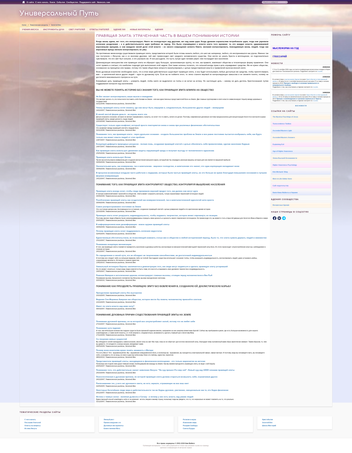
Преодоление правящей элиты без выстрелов (119, 293)
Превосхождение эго (112, 423)
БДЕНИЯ (159, 29)
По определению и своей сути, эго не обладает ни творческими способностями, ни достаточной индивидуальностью (154, 255)
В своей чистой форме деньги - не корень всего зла (121, 114)
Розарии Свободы (190, 426)
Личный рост (109, 420)
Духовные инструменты (113, 426)
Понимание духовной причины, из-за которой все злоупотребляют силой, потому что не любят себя (145, 321)
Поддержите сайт (87, 2)
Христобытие (267, 420)
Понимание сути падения (108, 328)
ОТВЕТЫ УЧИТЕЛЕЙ (99, 29)
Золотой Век (56, 25)
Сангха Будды (189, 428)
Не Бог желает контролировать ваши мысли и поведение (124, 96)
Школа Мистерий (269, 426)
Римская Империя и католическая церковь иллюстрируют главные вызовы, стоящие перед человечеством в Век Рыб (154, 275)
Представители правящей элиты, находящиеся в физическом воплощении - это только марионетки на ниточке (150, 361)
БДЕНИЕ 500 (119, 29)
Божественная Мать (112, 428)
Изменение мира (189, 423)
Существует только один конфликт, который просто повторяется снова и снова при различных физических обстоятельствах (158, 125)
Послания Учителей (32, 423)
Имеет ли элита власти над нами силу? (115, 306)
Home (24, 25)
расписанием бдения (292, 79)
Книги (52, 2)
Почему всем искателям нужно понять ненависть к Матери (124, 350)
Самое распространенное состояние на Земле (118, 207)
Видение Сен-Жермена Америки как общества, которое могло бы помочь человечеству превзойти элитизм (148, 299)
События (61, 2)
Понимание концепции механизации (113, 244)
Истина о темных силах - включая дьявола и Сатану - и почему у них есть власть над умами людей (144, 397)
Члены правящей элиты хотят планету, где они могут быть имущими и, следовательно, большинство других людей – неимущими (160, 108)
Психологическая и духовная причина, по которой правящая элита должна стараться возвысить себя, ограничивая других (157, 377)
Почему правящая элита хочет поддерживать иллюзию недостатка (129, 231)
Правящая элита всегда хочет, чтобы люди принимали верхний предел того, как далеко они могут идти (147, 191)
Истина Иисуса (30, 428)
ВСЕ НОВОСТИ (301, 106)
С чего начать (42, 2)
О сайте (30, 2)
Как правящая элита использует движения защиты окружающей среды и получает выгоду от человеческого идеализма (155, 150)
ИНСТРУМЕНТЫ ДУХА (53, 29)
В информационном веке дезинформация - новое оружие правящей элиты (132, 224)
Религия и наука (189, 420)
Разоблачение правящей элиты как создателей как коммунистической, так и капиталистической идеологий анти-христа (155, 200)
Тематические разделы (39, 25)
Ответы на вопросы (32, 426)
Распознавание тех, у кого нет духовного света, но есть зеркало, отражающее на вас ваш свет (142, 383)
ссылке (319, 71)
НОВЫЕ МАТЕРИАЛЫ (140, 29)
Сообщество (72, 2)
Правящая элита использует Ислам (113, 157)
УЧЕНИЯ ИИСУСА (30, 29)
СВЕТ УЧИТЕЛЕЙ (77, 29)
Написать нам (103, 2)
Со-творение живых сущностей (111, 339)
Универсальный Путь (59, 13)
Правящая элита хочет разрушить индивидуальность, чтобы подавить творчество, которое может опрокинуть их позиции (156, 215)
